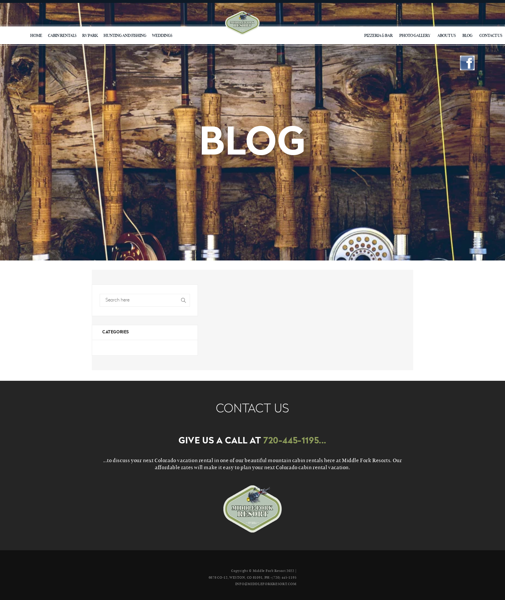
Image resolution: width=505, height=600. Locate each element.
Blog (467, 35)
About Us (446, 35)
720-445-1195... (294, 441)
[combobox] (145, 300)
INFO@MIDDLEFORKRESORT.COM (266, 583)
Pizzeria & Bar (378, 35)
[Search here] (183, 300)
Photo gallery (414, 35)
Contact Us (490, 35)
